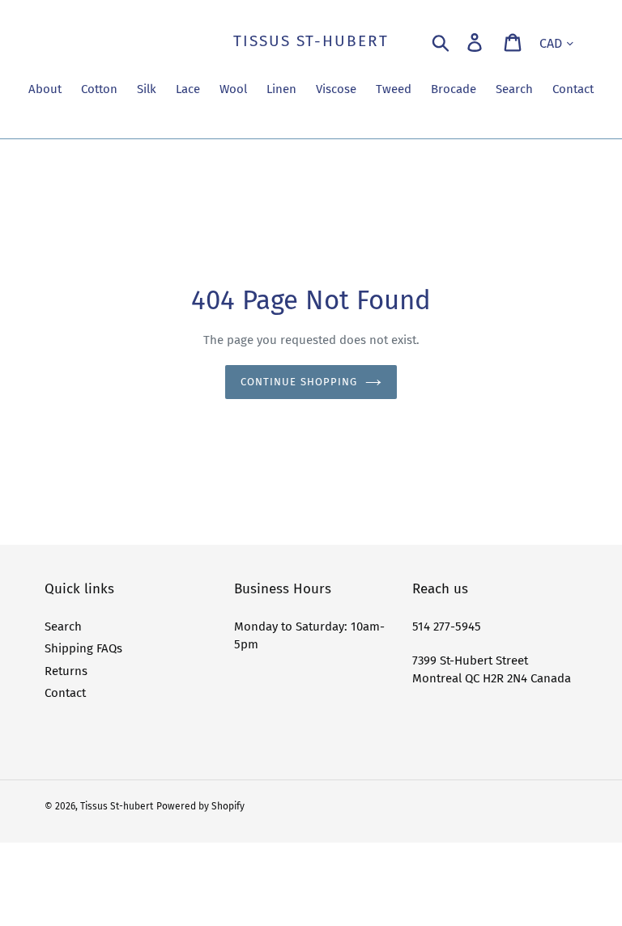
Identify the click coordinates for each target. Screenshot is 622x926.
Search (63, 626)
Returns (66, 671)
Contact (65, 693)
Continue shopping (299, 382)
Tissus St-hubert (310, 41)
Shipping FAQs (83, 648)
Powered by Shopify (200, 806)
